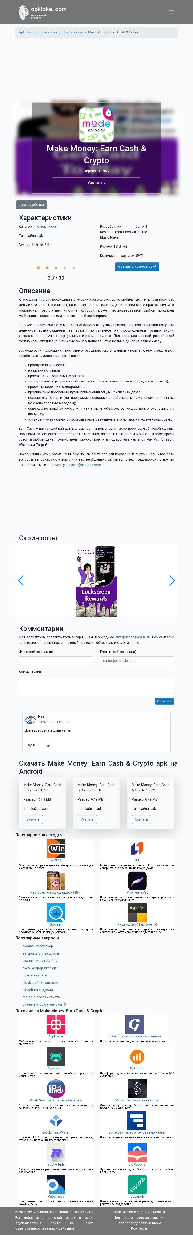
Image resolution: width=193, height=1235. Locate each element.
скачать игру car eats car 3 (44, 1005)
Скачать (96, 182)
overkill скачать (35, 975)
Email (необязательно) (118, 652)
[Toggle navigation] (171, 12)
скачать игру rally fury (40, 961)
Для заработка (31, 205)
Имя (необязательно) (36, 652)
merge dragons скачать (41, 997)
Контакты (139, 1229)
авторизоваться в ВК (132, 637)
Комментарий (30, 672)
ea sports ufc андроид (41, 954)
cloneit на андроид (38, 990)
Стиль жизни (47, 227)
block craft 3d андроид (41, 983)
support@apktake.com (83, 465)
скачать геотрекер (38, 946)
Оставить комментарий (137, 267)
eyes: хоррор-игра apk (40, 968)
